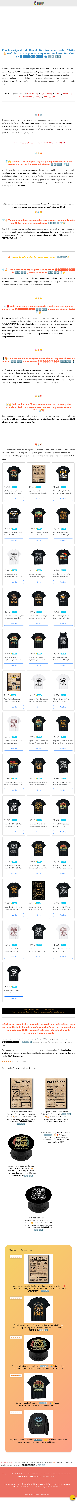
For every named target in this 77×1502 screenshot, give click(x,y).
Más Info (14, 499)
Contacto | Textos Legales (41, 1494)
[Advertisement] (38, 23)
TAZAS (58, 93)
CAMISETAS (32, 93)
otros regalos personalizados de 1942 (35, 143)
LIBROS (38, 96)
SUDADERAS (46, 93)
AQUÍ (61, 143)
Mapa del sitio (29, 1494)
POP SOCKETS (51, 96)
